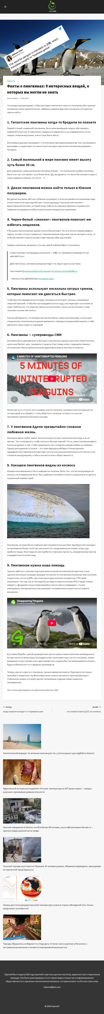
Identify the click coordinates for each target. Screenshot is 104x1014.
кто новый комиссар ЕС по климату (84, 709)
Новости (11, 81)
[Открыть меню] (5, 7)
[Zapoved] (52, 7)
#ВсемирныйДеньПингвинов (36, 271)
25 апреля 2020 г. (47, 278)
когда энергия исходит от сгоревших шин (23, 709)
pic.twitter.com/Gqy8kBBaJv (64, 271)
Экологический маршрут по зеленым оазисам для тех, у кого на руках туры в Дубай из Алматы (48, 753)
